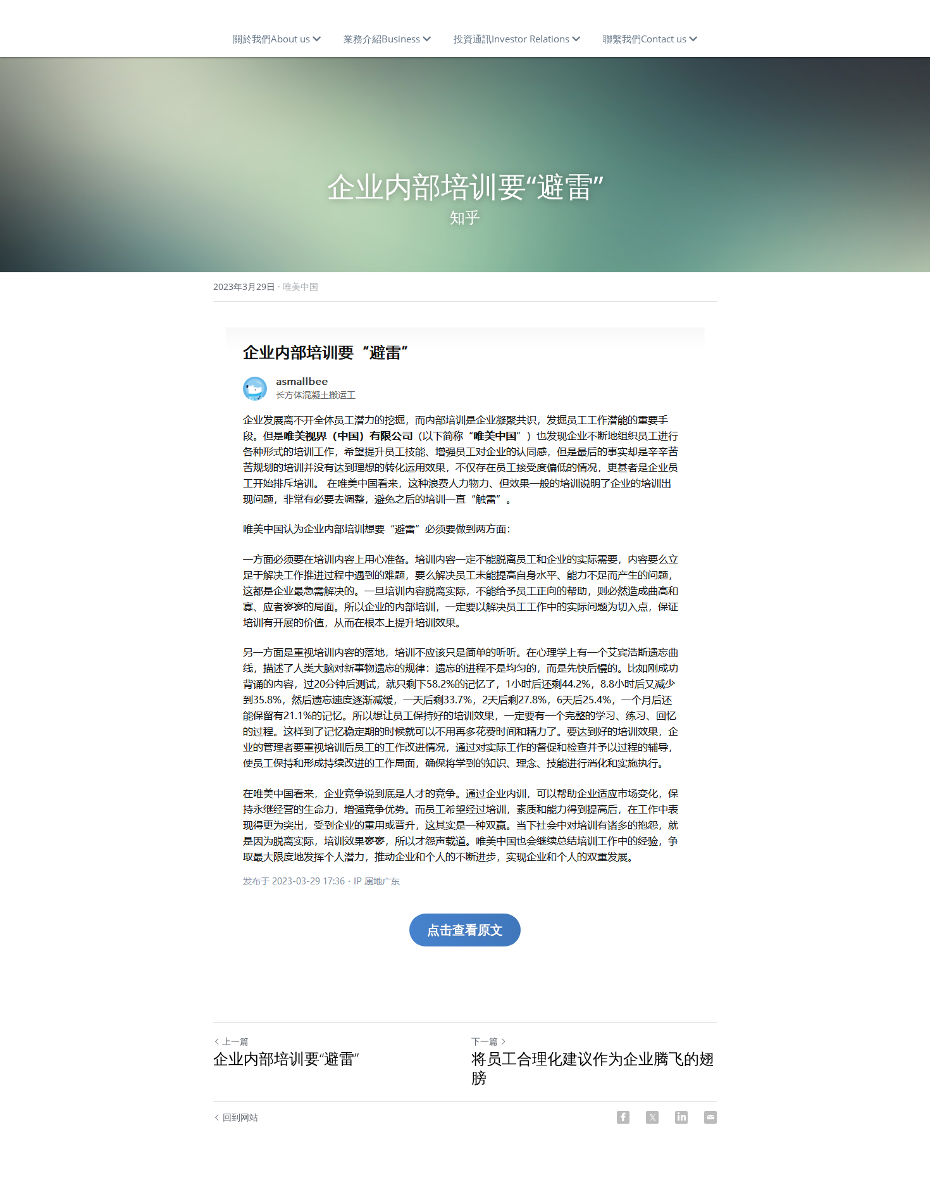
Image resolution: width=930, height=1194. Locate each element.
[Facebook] (623, 1117)
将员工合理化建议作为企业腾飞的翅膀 (592, 1068)
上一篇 (235, 1041)
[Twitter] (652, 1117)
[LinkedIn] (681, 1117)
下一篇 (484, 1041)
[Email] (710, 1117)
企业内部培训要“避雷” (286, 1058)
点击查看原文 (465, 929)
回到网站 (240, 1117)
